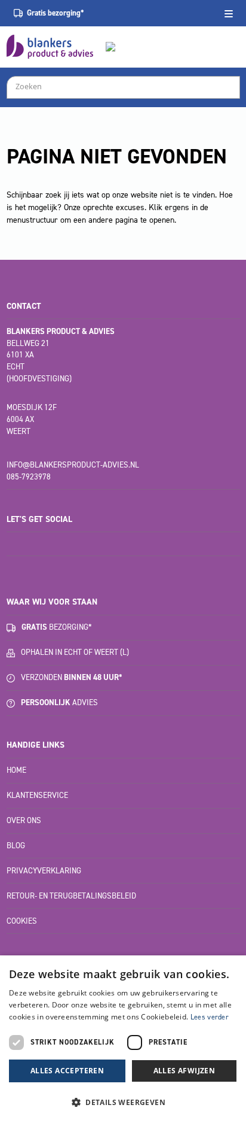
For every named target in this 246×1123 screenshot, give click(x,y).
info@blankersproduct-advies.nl (73, 465)
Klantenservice (37, 795)
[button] (123, 1102)
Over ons (24, 820)
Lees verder (209, 1017)
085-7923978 (29, 477)
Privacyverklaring (44, 871)
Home (16, 770)
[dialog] (123, 1039)
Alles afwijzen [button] (184, 1071)
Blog (16, 845)
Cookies (22, 921)
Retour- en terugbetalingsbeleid (71, 896)
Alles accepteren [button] (67, 1071)
